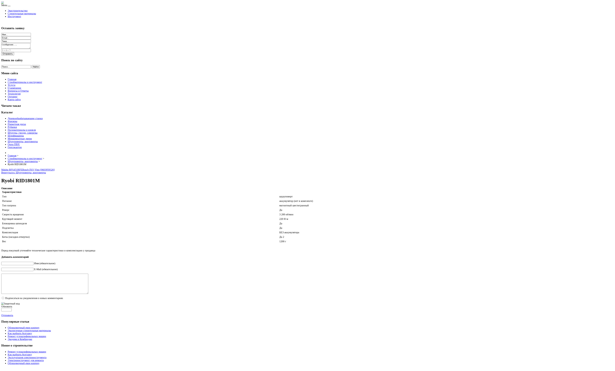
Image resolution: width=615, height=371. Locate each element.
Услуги (11, 85)
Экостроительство (18, 10)
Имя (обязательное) (44, 263)
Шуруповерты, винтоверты (23, 141)
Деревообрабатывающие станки (25, 118)
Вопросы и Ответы (18, 90)
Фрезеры (12, 121)
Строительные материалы (22, 13)
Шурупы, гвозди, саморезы (22, 132)
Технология (14, 93)
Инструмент (14, 16)
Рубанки (12, 127)
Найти (36, 67)
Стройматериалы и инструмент (25, 82)
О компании (14, 88)
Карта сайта (14, 99)
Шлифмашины (16, 135)
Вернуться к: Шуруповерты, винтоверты (23, 172)
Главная (12, 79)
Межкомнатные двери (20, 138)
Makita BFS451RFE (11, 169)
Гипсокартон (15, 147)
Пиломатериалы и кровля (22, 130)
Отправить (7, 315)
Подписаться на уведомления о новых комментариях (34, 298)
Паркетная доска (17, 124)
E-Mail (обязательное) (46, 269)
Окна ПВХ (14, 144)
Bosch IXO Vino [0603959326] (38, 169)
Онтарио (12, 96)
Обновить (6, 306)
